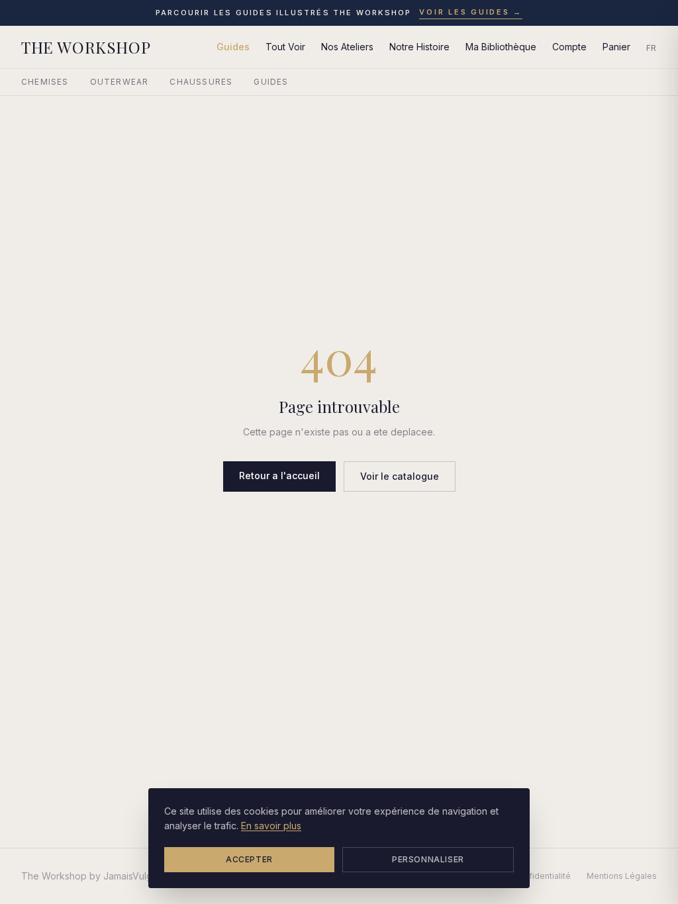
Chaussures (201, 82)
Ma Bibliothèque (500, 46)
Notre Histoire (419, 46)
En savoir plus (271, 825)
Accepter (249, 859)
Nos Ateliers (347, 46)
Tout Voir (285, 46)
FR (651, 48)
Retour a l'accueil (279, 475)
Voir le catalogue (399, 476)
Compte (569, 46)
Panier (616, 46)
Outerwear (119, 82)
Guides (233, 46)
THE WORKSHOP (85, 47)
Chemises (45, 82)
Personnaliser (428, 859)
